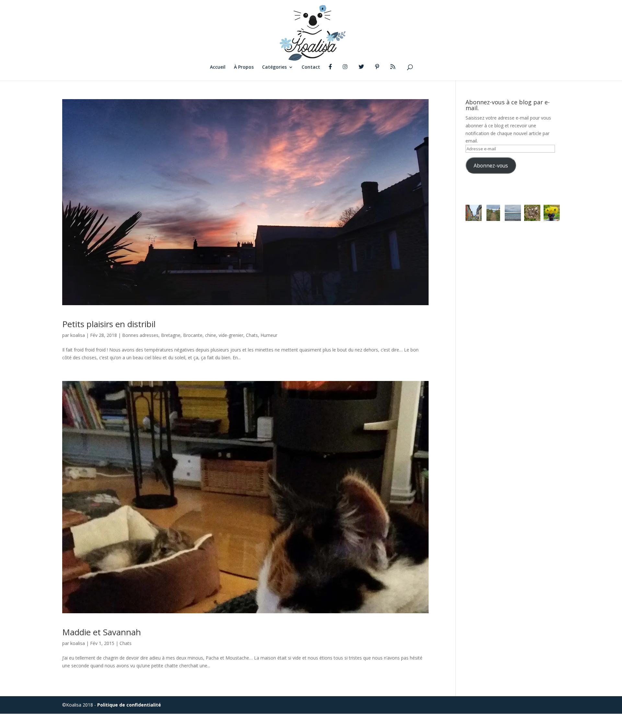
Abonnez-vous (491, 165)
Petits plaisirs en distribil (109, 324)
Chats (252, 335)
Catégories (274, 67)
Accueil (217, 67)
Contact (311, 67)
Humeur (268, 335)
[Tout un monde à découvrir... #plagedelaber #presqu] (532, 213)
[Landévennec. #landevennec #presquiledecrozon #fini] (474, 213)
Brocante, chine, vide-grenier (213, 335)
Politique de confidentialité (129, 705)
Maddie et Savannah (101, 632)
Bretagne (170, 335)
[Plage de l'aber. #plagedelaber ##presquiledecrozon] (513, 213)
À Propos (244, 67)
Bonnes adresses (140, 335)
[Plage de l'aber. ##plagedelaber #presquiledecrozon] (493, 213)
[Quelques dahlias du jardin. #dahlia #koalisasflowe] (552, 213)
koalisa (77, 335)
